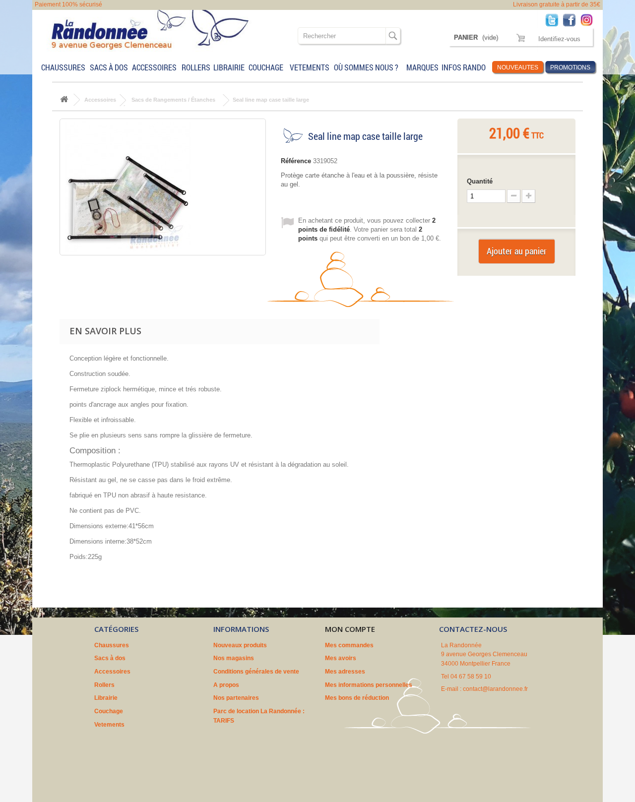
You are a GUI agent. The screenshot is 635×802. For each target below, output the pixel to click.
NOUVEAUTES (517, 67)
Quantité (480, 181)
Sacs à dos (109, 67)
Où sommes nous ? (366, 67)
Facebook (572, 19)
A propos (226, 684)
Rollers (195, 67)
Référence (296, 161)
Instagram (589, 19)
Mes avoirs (340, 658)
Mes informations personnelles (368, 684)
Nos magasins (233, 658)
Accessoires (154, 67)
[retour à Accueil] (64, 100)
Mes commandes (349, 645)
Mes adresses (345, 671)
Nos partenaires (236, 697)
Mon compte (350, 629)
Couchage (266, 67)
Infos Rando (464, 67)
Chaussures (63, 67)
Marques (422, 67)
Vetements (309, 67)
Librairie (229, 67)
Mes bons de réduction (357, 697)
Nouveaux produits (240, 645)
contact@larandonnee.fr (495, 688)
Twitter (554, 19)
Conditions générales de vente (256, 671)
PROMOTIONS (570, 67)
